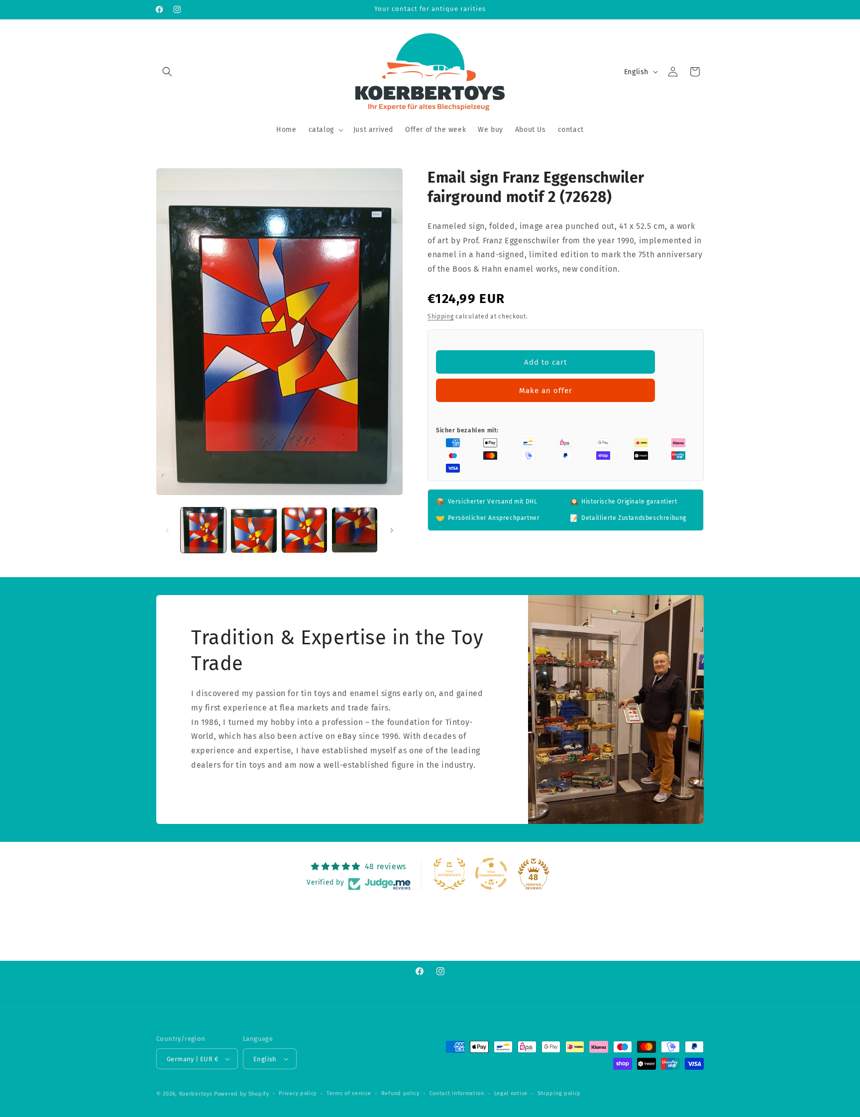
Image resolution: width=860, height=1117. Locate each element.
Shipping (441, 316)
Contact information (457, 1093)
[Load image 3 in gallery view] (304, 530)
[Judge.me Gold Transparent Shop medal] (491, 874)
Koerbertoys (196, 1094)
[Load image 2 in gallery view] (253, 530)
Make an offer (545, 390)
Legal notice (511, 1093)
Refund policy (400, 1093)
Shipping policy (559, 1093)
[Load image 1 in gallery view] (203, 530)
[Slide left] (167, 530)
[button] (167, 72)
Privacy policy (298, 1093)
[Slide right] (392, 530)
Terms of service (348, 1093)
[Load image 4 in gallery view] (354, 530)
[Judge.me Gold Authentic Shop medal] (449, 874)
